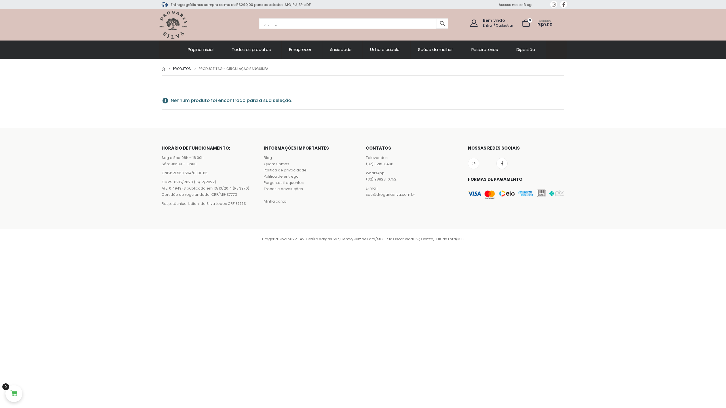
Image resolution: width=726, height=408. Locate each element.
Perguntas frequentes (284, 182)
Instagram (473, 163)
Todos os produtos (251, 49)
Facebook (502, 163)
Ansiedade (341, 49)
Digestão (525, 49)
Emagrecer (300, 49)
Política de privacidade (285, 170)
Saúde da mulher (435, 49)
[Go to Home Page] (163, 69)
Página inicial (201, 49)
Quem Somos (276, 164)
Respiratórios (484, 49)
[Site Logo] (173, 25)
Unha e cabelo (385, 49)
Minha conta (275, 201)
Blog (268, 157)
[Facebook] (563, 4)
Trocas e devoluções (283, 188)
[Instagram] (553, 4)
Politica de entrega (281, 176)
